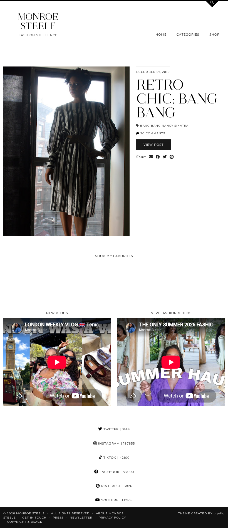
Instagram (116, 443)
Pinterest (116, 486)
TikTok (116, 458)
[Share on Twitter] (164, 157)
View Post (153, 145)
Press (58, 517)
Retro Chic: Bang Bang (177, 98)
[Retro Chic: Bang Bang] (66, 151)
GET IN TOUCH (34, 517)
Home (161, 34)
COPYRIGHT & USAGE (24, 522)
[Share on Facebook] (157, 157)
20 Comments (152, 133)
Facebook (116, 472)
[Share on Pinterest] (171, 157)
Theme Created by (201, 513)
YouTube (116, 500)
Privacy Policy (112, 517)
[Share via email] (150, 157)
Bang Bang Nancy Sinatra (164, 125)
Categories (188, 34)
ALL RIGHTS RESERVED (70, 513)
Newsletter (81, 517)
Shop (214, 34)
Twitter (116, 429)
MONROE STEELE (38, 21)
